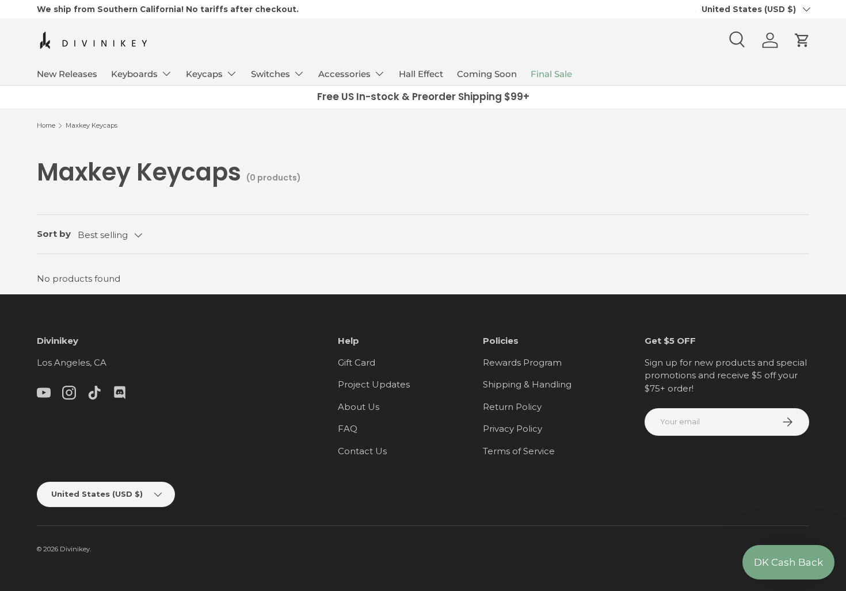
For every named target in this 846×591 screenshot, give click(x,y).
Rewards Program (522, 362)
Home (46, 125)
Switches (270, 73)
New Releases (67, 73)
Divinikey (75, 549)
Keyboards (134, 73)
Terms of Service (519, 451)
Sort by (54, 233)
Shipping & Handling (527, 384)
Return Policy (512, 406)
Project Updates (374, 384)
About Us (358, 406)
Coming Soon (487, 73)
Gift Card (356, 362)
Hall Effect (421, 73)
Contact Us (362, 451)
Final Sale (551, 73)
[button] (802, 40)
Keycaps (204, 73)
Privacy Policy (512, 428)
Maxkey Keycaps (91, 125)
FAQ (347, 428)
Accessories (344, 73)
